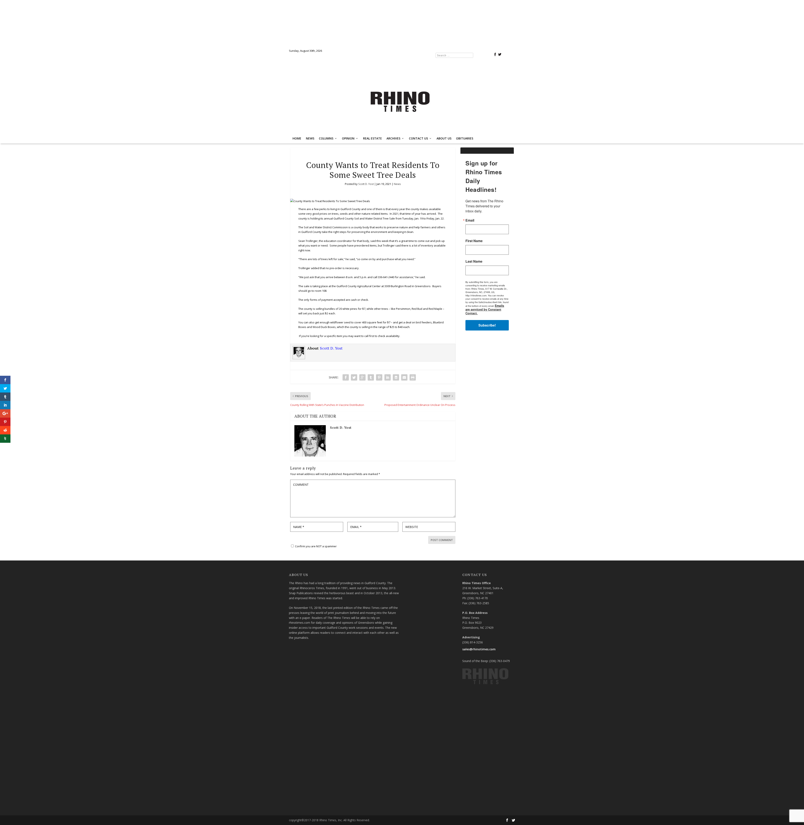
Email (469, 220)
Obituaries (464, 138)
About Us (444, 138)
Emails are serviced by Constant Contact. (484, 309)
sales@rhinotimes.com (479, 649)
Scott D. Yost (366, 184)
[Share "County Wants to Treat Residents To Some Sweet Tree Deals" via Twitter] (354, 377)
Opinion (348, 138)
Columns (326, 138)
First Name (474, 241)
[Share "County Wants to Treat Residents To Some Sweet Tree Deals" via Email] (404, 377)
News (310, 138)
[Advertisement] (487, 400)
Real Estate (372, 138)
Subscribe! (487, 325)
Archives (393, 138)
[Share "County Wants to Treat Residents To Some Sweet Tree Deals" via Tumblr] (371, 377)
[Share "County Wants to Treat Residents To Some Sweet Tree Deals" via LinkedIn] (387, 377)
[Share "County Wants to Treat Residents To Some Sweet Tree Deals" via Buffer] (396, 377)
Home (296, 138)
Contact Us (418, 138)
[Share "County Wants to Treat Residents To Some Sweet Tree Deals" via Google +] (362, 377)
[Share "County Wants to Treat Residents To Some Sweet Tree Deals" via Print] (412, 377)
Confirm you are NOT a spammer (315, 546)
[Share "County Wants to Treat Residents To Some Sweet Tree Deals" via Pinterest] (379, 377)
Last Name (473, 261)
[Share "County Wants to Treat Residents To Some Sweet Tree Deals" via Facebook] (345, 377)
